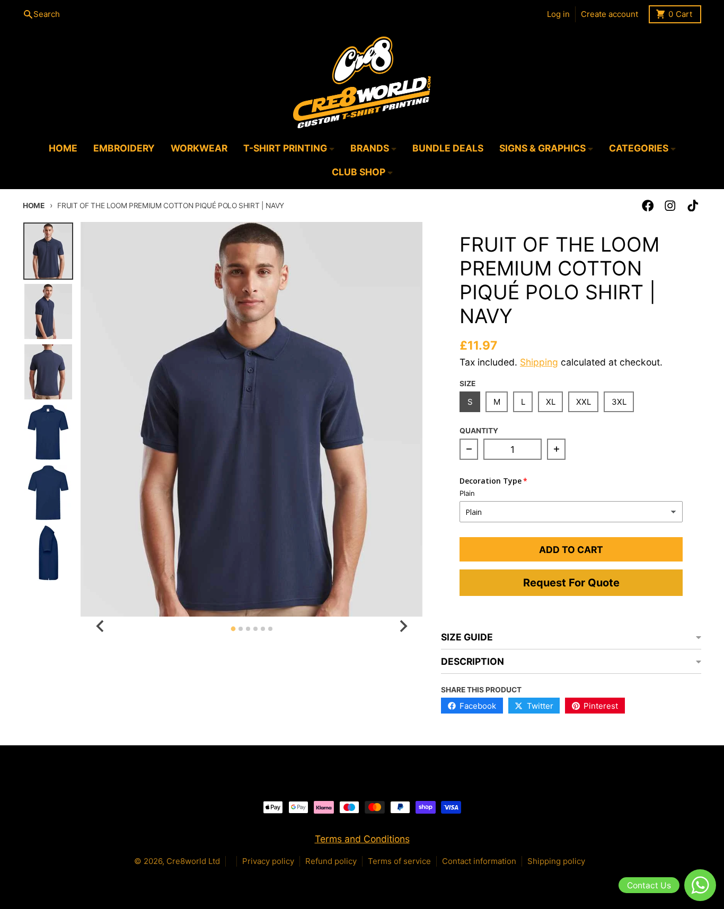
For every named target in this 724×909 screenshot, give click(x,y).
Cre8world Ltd (193, 861)
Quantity (479, 430)
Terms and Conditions (362, 838)
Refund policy (331, 861)
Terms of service (399, 861)
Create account (609, 14)
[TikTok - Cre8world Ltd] (693, 206)
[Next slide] (402, 626)
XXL (583, 402)
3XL (619, 402)
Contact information (479, 861)
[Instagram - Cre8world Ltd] (670, 206)
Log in (558, 14)
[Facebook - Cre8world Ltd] (648, 206)
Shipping (539, 362)
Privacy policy (268, 861)
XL (550, 402)
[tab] (233, 629)
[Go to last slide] (100, 626)
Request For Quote (571, 582)
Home (34, 205)
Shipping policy (556, 861)
